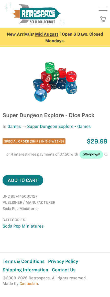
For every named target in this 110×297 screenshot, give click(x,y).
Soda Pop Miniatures (23, 226)
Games (14, 126)
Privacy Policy (63, 261)
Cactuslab (28, 283)
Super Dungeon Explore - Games (59, 126)
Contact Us (63, 269)
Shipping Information (25, 269)
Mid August (46, 34)
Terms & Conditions (24, 261)
